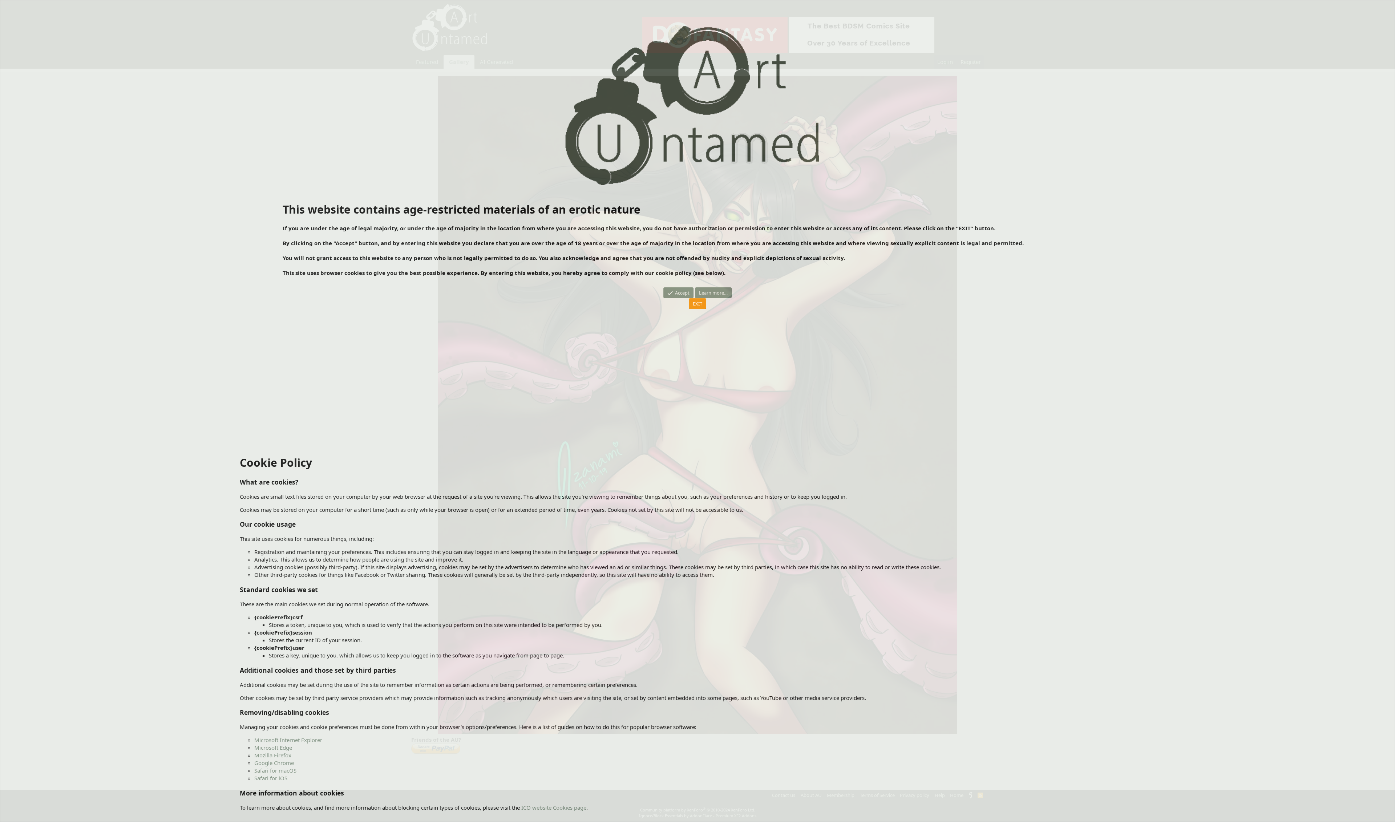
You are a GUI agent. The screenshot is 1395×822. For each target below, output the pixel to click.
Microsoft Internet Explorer (288, 740)
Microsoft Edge (273, 747)
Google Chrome (274, 762)
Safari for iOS (270, 778)
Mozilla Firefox (272, 755)
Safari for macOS (275, 770)
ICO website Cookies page (553, 807)
